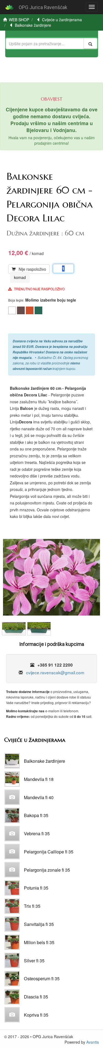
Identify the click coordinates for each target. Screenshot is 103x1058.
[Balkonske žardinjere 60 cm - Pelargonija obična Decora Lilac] (51, 579)
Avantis (92, 1042)
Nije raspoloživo (32, 269)
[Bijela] (12, 310)
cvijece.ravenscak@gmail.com (55, 672)
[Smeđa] (21, 310)
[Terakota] (30, 310)
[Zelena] (38, 310)
